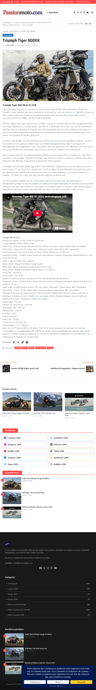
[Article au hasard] (86, 24)
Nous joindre (28, 25)
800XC (24, 348)
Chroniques (6, 22)
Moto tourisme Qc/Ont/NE (25, 22)
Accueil (5, 31)
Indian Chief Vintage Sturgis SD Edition (15, 413)
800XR (31, 348)
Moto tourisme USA (43, 22)
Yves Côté (10, 45)
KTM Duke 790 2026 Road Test (45, 413)
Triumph (50, 348)
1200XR (17, 348)
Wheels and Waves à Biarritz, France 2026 (37, 507)
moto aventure (41, 348)
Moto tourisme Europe (10, 25)
